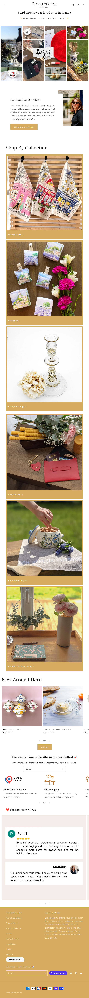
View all (44, 747)
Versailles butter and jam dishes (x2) (57, 729)
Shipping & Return (13, 928)
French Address (16, 992)
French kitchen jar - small (12, 729)
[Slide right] (49, 740)
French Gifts (14, 234)
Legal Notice (11, 944)
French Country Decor (20, 666)
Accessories (14, 494)
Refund (9, 934)
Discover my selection (24, 127)
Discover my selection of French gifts (45, 53)
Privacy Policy (11, 923)
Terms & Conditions (14, 918)
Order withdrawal (15, 959)
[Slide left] (39, 740)
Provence (13, 320)
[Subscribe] (62, 769)
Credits (9, 949)
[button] (4, 4)
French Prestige (16, 406)
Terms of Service (13, 939)
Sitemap (9, 955)
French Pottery (16, 580)
